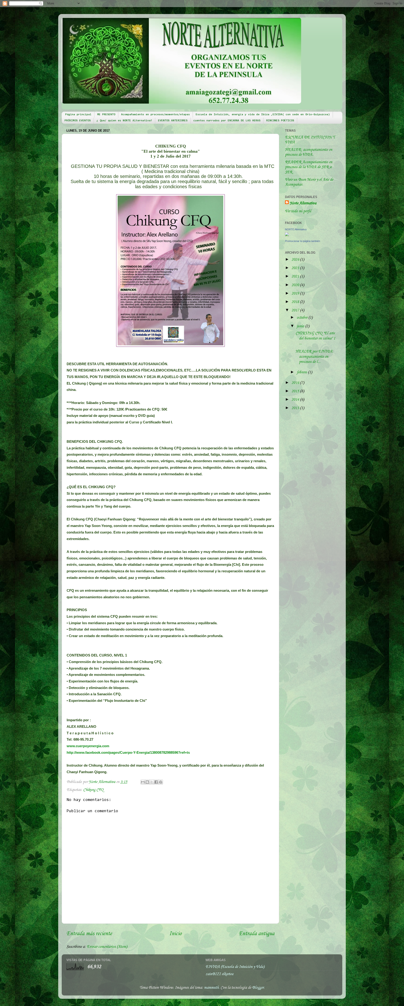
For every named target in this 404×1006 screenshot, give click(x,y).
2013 (296, 408)
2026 (296, 259)
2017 (296, 310)
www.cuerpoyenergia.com (88, 746)
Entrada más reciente (89, 933)
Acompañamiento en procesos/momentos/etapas (155, 114)
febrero (302, 372)
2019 (296, 293)
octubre (302, 317)
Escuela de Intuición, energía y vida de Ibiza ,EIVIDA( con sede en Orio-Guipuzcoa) (263, 114)
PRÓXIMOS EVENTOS (78, 120)
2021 (296, 276)
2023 (296, 268)
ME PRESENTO (106, 114)
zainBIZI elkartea (219, 974)
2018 (296, 302)
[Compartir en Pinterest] (160, 782)
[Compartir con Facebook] (156, 782)
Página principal (78, 114)
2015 (296, 391)
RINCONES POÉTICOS (280, 120)
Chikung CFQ (93, 790)
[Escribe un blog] (147, 782)
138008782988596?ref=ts (128, 752)
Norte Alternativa (303, 203)
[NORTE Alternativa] (287, 235)
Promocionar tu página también (302, 241)
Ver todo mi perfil (298, 211)
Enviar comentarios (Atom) (107, 947)
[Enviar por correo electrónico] (143, 782)
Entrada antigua (256, 933)
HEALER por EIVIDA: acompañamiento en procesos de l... (315, 356)
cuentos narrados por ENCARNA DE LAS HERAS (226, 120)
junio (301, 326)
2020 (296, 285)
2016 (296, 383)
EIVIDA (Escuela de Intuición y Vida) (235, 967)
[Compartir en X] (151, 782)
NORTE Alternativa (296, 229)
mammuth (211, 987)
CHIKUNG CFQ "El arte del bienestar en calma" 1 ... (315, 338)
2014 (296, 399)
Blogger (258, 987)
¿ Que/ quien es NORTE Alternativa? (124, 120)
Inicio (175, 933)
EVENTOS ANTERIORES (173, 120)
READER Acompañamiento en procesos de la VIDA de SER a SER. (308, 167)
